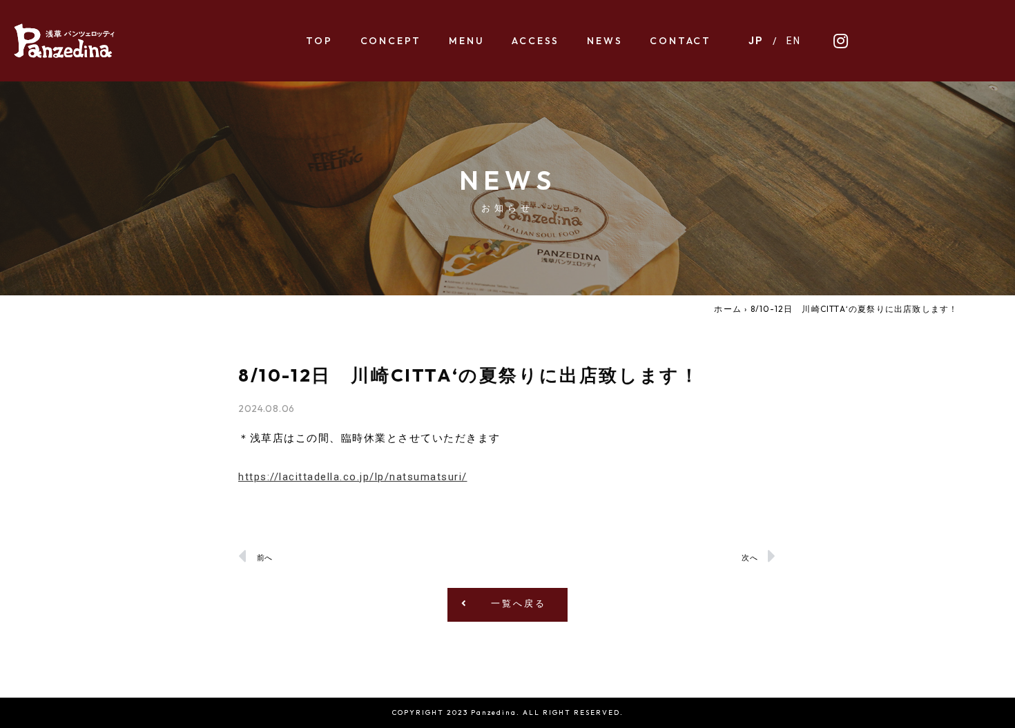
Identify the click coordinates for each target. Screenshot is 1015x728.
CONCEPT (391, 41)
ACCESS (535, 41)
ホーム (728, 309)
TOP (319, 41)
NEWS (604, 41)
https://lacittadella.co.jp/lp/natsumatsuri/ (352, 477)
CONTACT (680, 41)
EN (793, 40)
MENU (466, 41)
